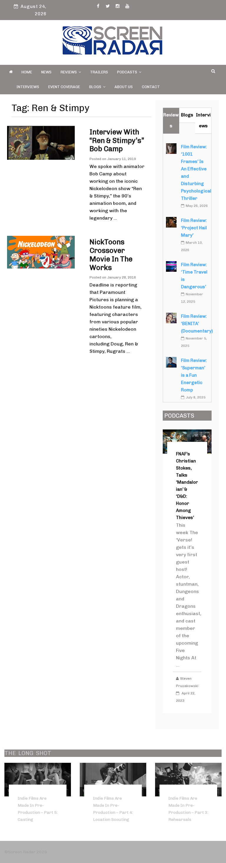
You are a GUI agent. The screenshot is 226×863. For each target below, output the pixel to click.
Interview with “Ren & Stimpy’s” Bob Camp (116, 140)
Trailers (99, 72)
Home (26, 72)
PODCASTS (127, 72)
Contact (151, 87)
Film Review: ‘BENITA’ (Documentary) (197, 324)
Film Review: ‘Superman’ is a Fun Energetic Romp (194, 375)
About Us (123, 87)
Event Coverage (64, 87)
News (46, 72)
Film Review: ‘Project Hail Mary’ (194, 228)
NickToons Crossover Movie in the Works (110, 254)
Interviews (27, 87)
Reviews (69, 72)
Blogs (95, 87)
